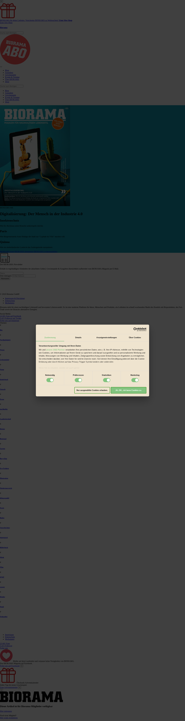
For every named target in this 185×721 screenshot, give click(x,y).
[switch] (78, 380)
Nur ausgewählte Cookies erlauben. (92, 390)
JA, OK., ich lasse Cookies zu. (128, 390)
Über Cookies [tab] (135, 337)
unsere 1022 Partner (55, 350)
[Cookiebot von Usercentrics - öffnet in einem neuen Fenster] (135, 329)
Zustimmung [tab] (50, 337)
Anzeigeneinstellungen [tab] (106, 337)
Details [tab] (78, 337)
